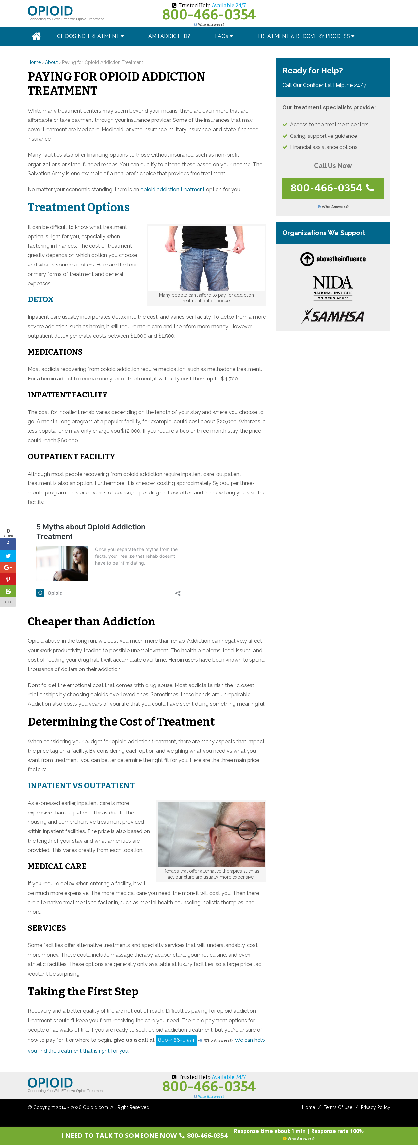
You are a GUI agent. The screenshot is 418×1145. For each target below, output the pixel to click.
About (51, 62)
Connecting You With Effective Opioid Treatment (66, 19)
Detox (41, 299)
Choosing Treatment (89, 36)
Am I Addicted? (169, 36)
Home (34, 62)
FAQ (221, 36)
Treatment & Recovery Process (304, 36)
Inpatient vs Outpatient (81, 785)
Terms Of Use (338, 1107)
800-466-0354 (209, 15)
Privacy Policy (375, 1107)
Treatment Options (79, 207)
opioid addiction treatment (172, 189)
